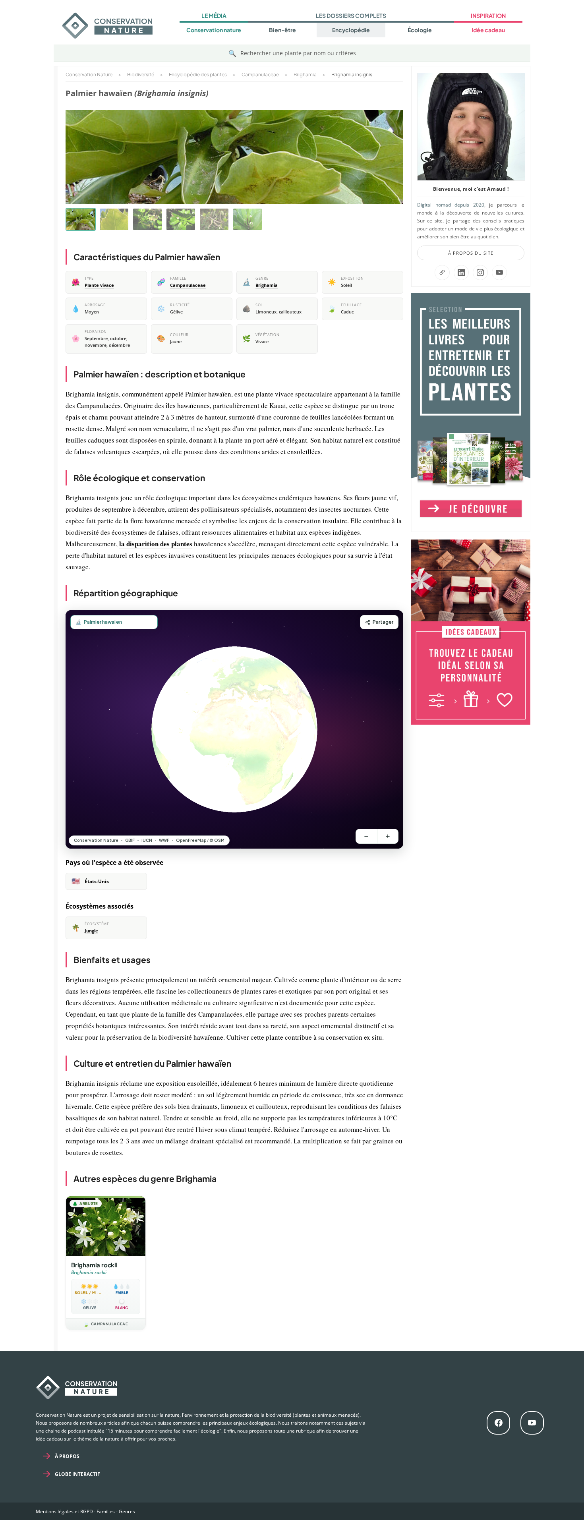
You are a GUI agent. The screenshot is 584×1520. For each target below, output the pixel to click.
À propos (67, 1456)
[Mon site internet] (442, 272)
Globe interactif (77, 1474)
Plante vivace (99, 285)
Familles (106, 1511)
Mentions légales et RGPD (64, 1511)
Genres (127, 1511)
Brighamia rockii (94, 1265)
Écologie (420, 29)
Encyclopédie (351, 29)
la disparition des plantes (155, 544)
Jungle (91, 931)
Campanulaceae (188, 285)
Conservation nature (213, 29)
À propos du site (470, 253)
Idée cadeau (488, 29)
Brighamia (266, 285)
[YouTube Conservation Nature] (499, 272)
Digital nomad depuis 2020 (450, 204)
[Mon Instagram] (480, 272)
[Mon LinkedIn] (461, 272)
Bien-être (282, 29)
